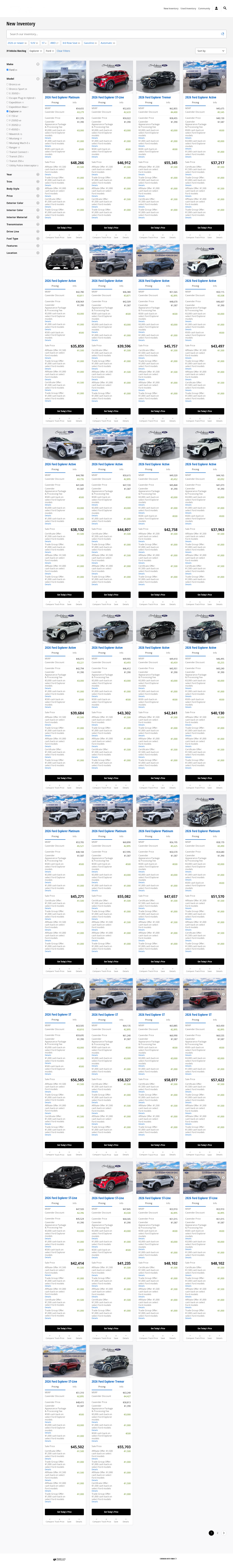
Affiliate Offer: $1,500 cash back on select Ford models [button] (55, 170)
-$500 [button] (81, 149)
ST (44, 43)
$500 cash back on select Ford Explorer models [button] (55, 153)
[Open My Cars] (215, 9)
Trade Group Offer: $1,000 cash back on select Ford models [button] (55, 181)
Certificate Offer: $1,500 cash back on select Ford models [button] (55, 203)
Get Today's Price (64, 227)
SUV (34, 43)
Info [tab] (75, 102)
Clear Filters (63, 50)
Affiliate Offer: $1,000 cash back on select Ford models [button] (55, 192)
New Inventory (171, 8)
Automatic (108, 43)
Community (204, 8)
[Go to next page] (224, 1533)
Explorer (34, 50)
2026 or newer (17, 43)
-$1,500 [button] (80, 167)
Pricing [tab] (55, 102)
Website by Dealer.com (59, 1559)
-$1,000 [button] (80, 141)
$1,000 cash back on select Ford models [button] (55, 143)
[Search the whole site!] (225, 8)
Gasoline (90, 43)
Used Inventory (188, 8)
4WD (54, 43)
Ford (48, 50)
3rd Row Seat (71, 43)
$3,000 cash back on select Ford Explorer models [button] (55, 134)
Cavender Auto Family (167, 1559)
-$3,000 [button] (80, 130)
